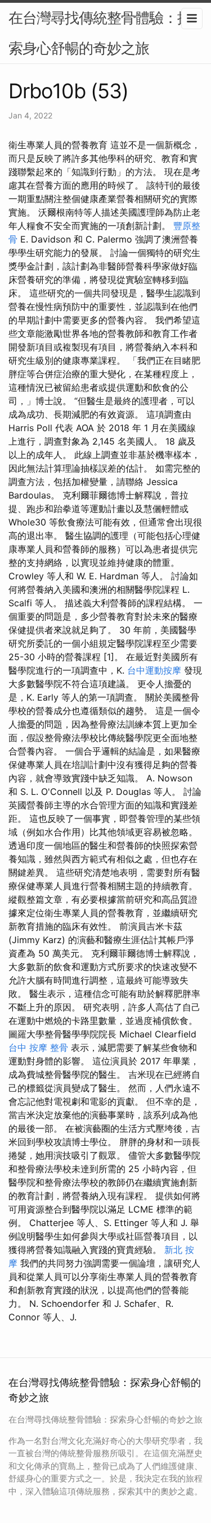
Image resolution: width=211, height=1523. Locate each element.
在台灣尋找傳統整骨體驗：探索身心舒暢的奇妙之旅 (99, 33)
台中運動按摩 (154, 670)
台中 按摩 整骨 (38, 1047)
